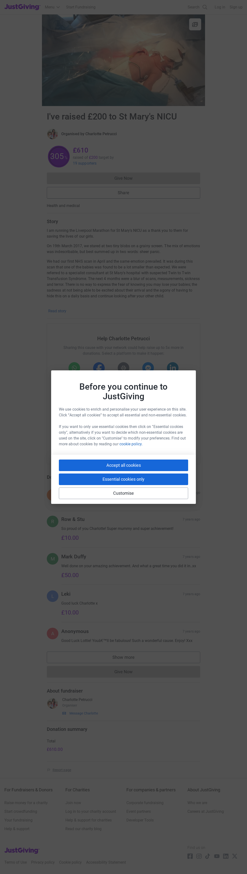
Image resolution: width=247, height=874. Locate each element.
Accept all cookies (123, 465)
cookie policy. (131, 444)
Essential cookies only (123, 479)
